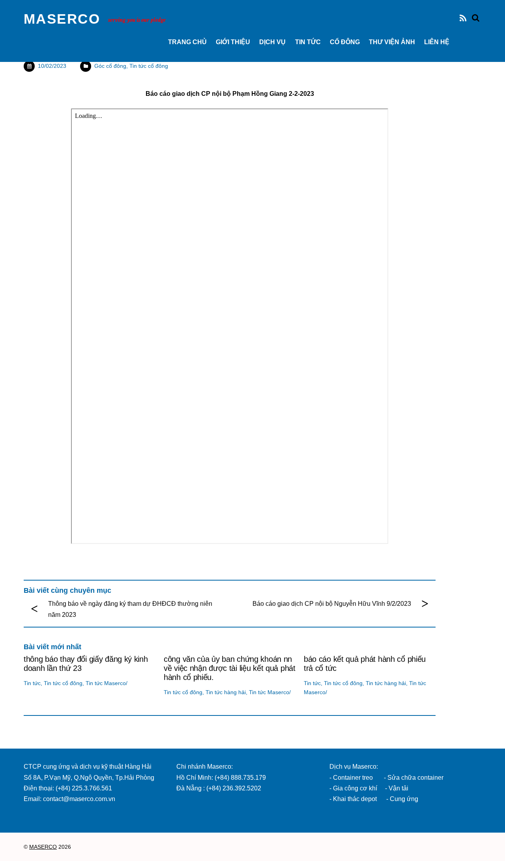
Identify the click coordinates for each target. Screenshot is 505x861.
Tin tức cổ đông (148, 66)
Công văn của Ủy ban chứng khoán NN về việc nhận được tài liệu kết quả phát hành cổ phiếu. (230, 668)
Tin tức (308, 42)
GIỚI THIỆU (233, 42)
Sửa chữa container (415, 777)
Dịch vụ (272, 42)
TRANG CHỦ (187, 42)
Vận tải (398, 788)
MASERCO (43, 847)
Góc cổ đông (110, 66)
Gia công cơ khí (356, 788)
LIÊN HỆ (436, 42)
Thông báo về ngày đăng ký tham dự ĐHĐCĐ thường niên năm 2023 (130, 609)
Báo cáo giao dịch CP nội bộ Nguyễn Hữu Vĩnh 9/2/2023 (331, 603)
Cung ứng (403, 799)
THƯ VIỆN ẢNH (392, 42)
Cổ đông (345, 42)
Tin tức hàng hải (226, 692)
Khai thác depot (355, 799)
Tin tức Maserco (106, 683)
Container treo (353, 777)
